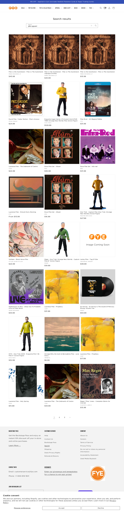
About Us (83, 435)
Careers (83, 439)
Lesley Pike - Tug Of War (89, 259)
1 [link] (54, 417)
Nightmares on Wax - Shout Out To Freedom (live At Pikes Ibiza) (25, 307)
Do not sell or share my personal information (92, 450)
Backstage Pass (50, 442)
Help (46, 435)
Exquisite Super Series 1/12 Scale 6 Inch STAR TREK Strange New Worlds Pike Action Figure (60, 119)
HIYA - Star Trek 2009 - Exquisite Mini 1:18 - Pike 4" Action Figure (24, 354)
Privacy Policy (85, 446)
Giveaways (47, 467)
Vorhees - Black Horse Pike (18, 259)
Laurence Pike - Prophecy (53, 306)
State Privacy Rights (52, 453)
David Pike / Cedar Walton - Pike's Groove (24, 119)
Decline (101, 508)
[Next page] (70, 417)
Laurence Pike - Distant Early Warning (22, 212)
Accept (61, 508)
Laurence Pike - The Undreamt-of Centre (23, 166)
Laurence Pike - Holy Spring (19, 401)
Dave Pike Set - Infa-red (88, 166)
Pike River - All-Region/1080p (91, 119)
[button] (23, 8)
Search (47, 446)
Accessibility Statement (89, 455)
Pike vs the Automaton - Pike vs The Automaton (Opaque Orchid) (61, 72)
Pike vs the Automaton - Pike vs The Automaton (26, 71)
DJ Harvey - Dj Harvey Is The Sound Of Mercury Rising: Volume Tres (97, 307)
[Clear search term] (91, 25)
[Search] (96, 25)
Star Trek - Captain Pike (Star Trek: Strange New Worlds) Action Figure (96, 212)
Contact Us (48, 439)
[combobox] (62, 25)
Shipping (47, 449)
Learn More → (15, 445)
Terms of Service (86, 442)
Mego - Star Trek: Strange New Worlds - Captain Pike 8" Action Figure (61, 260)
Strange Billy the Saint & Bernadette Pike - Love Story (61, 354)
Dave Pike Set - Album (52, 166)
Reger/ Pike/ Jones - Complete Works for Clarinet (95, 402)
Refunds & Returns (51, 456)
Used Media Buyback (88, 458)
